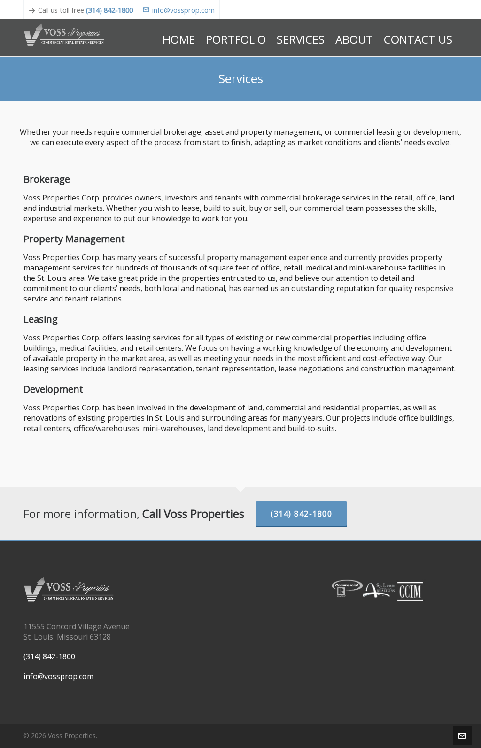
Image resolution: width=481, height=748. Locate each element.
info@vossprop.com (183, 10)
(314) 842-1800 (109, 10)
